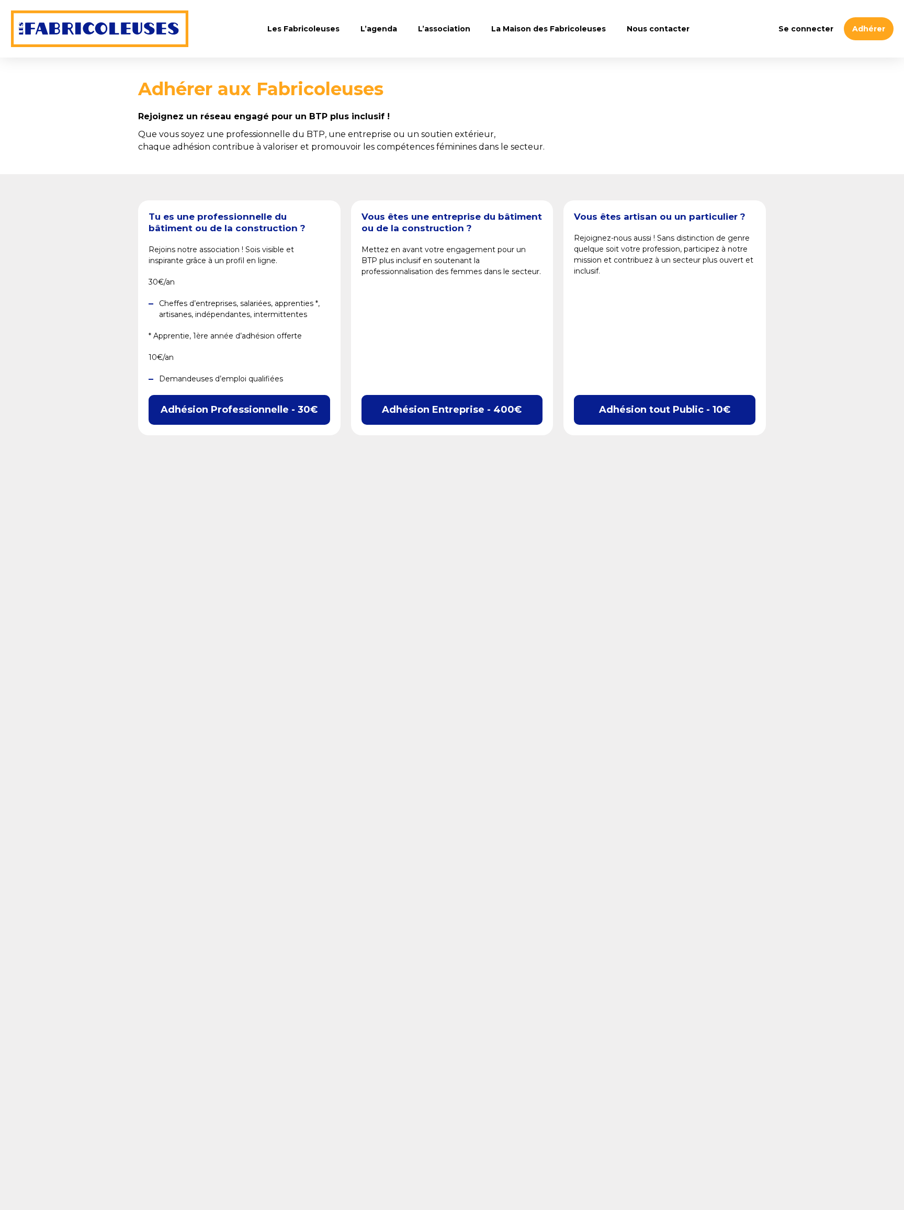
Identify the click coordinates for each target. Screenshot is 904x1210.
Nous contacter (658, 28)
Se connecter (805, 28)
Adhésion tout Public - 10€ (664, 409)
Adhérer (868, 28)
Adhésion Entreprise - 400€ (452, 409)
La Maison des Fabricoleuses (548, 28)
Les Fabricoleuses (99, 28)
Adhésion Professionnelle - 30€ (239, 409)
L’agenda (378, 28)
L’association (444, 28)
